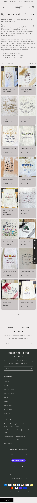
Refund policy (8, 409)
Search (6, 397)
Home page (7, 381)
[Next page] (23, 315)
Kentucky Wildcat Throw (26, 180)
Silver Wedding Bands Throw (27, 149)
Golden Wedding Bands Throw (9, 272)
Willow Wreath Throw (9, 89)
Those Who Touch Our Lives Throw (9, 149)
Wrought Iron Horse (26, 89)
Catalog (6, 385)
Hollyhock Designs (15, 491)
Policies (6, 401)
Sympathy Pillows (9, 389)
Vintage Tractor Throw (9, 119)
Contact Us (7, 413)
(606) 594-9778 (8, 443)
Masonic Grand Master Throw (27, 303)
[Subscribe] (31, 343)
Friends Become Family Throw (27, 272)
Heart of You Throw (26, 211)
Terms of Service (8, 405)
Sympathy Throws (9, 393)
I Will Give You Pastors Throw (9, 211)
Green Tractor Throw (26, 242)
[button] (4, 7)
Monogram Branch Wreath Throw (8, 180)
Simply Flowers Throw (9, 242)
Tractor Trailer (7, 302)
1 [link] (13, 315)
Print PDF (7, 500)
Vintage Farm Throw (26, 119)
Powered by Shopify (25, 491)
